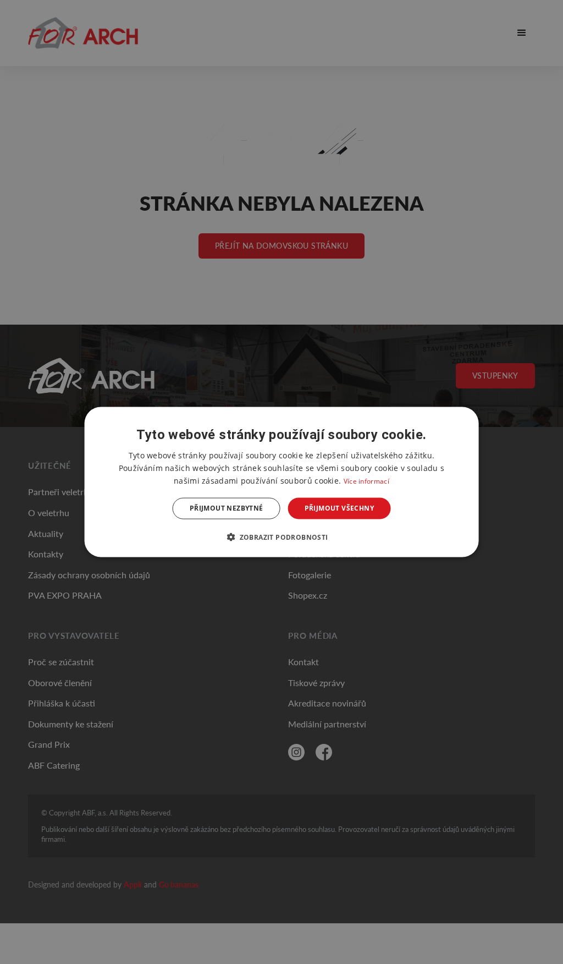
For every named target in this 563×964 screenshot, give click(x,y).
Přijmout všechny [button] (339, 508)
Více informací (366, 481)
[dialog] (282, 482)
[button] (281, 536)
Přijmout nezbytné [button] (226, 508)
